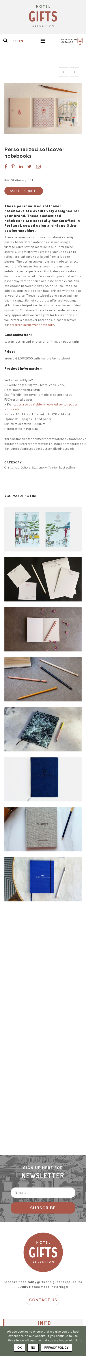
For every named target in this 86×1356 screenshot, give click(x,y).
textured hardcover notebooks (32, 325)
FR (15, 41)
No (33, 1347)
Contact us (43, 1300)
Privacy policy (56, 1347)
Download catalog (69, 40)
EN (21, 41)
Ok (19, 1347)
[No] (80, 1341)
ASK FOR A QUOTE (23, 191)
